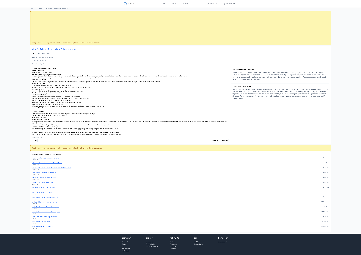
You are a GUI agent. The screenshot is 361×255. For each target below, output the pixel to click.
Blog (123, 246)
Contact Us (150, 242)
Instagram (173, 246)
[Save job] (327, 53)
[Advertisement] (180, 27)
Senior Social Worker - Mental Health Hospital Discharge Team (51, 168)
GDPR (196, 242)
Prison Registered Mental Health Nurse (44, 177)
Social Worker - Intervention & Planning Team (46, 212)
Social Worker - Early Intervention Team (44, 173)
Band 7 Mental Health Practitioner (42, 192)
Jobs (163, 4)
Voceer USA (126, 249)
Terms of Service (152, 246)
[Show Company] (33, 53)
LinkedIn (173, 249)
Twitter (172, 242)
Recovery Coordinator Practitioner (42, 182)
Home (32, 9)
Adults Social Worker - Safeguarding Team (45, 202)
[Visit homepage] (129, 4)
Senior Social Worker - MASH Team (42, 226)
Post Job (185, 4)
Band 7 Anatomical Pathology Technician (44, 217)
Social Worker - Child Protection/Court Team (45, 197)
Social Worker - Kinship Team (41, 221)
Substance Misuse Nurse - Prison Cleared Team (47, 163)
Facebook (173, 244)
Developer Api (223, 242)
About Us (125, 242)
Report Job (224, 140)
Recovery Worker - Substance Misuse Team (45, 158)
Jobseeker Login (213, 4)
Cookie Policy (198, 244)
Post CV (174, 4)
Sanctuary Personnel (44, 53)
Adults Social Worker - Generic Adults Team (45, 207)
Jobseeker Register (230, 4)
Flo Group (125, 251)
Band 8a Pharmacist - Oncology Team (43, 187)
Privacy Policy (150, 244)
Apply (34, 141)
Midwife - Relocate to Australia (57, 9)
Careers (124, 244)
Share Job (215, 140)
